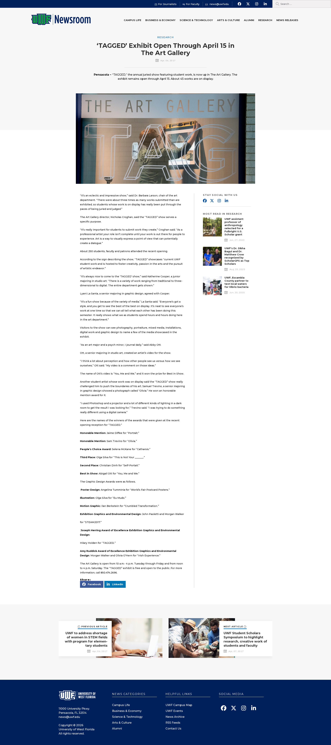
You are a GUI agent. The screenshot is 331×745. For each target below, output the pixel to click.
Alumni (249, 20)
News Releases (287, 20)
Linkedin (226, 201)
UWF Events (174, 711)
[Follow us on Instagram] (256, 4)
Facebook (204, 201)
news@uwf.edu (69, 717)
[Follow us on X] (248, 4)
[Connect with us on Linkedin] (265, 4)
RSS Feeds (173, 722)
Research (265, 20)
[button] (91, 584)
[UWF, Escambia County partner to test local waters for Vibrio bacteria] (212, 294)
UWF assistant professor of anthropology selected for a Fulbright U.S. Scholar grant (233, 226)
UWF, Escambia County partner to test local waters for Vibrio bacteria (236, 282)
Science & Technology (196, 20)
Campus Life (132, 20)
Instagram (219, 201)
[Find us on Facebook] (239, 4)
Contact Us (173, 728)
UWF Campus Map (179, 705)
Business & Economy (160, 20)
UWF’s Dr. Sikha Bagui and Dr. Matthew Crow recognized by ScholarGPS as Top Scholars (236, 256)
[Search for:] (301, 4)
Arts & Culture (228, 20)
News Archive (175, 716)
